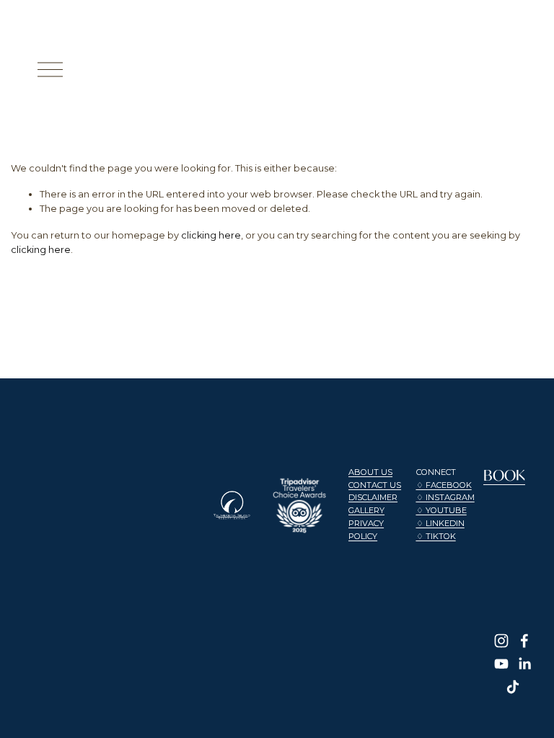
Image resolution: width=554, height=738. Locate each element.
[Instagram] (501, 640)
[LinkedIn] (524, 664)
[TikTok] (513, 687)
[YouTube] (501, 664)
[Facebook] (524, 640)
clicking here (211, 235)
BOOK (504, 475)
